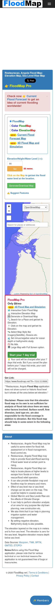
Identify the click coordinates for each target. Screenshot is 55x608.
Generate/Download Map (21, 185)
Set (14, 168)
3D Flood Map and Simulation (24, 144)
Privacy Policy (22, 575)
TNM (31, 542)
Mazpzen (23, 542)
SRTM (38, 542)
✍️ (18, 192)
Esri (31, 293)
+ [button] (9, 206)
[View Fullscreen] (9, 218)
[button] (22, 355)
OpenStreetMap (41, 293)
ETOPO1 (18, 545)
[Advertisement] (27, 39)
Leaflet (16, 293)
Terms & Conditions (38, 572)
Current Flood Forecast (22, 97)
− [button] (9, 211)
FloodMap (18, 121)
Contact (35, 575)
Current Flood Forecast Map (22, 136)
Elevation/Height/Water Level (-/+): (25, 158)
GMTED (9, 545)
